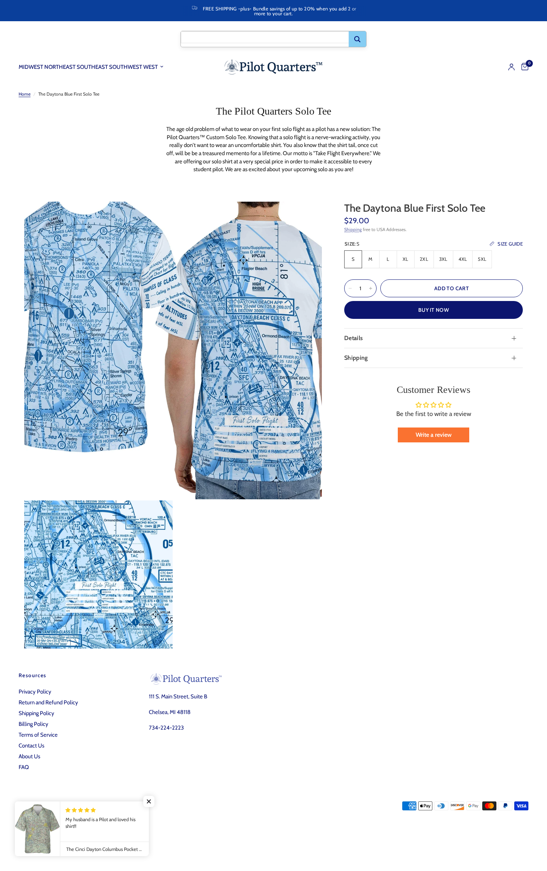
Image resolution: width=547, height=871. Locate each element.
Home (25, 94)
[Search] (357, 39)
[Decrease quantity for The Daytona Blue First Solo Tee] (350, 288)
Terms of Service (38, 734)
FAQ (24, 767)
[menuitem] (94, 67)
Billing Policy (33, 724)
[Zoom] (306, 217)
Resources (33, 675)
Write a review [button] (434, 434)
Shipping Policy (36, 713)
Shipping (353, 229)
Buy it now (433, 310)
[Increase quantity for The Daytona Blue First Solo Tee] (370, 288)
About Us (29, 756)
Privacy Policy (35, 691)
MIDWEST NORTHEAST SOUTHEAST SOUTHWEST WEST (88, 67)
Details (353, 338)
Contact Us (31, 745)
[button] (148, 801)
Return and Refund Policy (48, 702)
